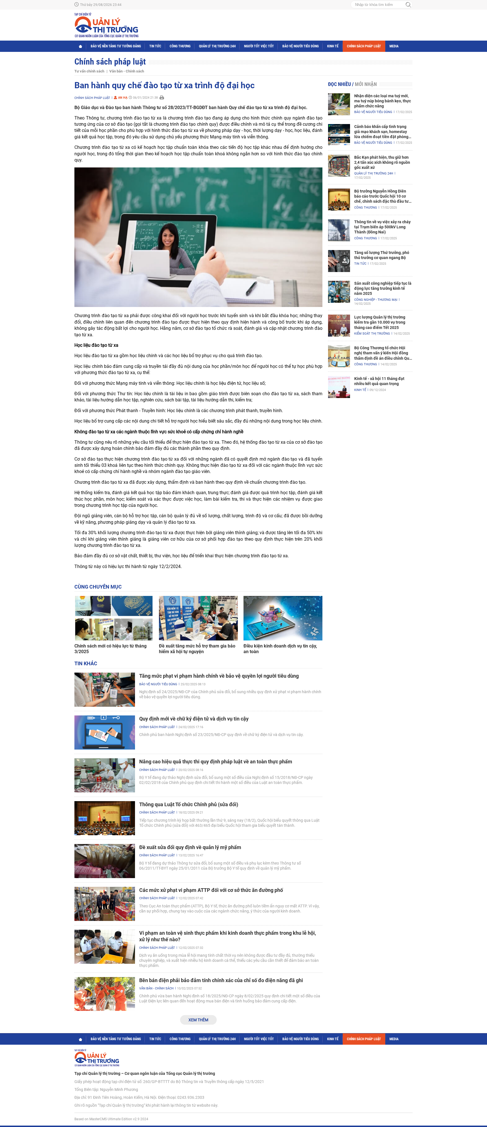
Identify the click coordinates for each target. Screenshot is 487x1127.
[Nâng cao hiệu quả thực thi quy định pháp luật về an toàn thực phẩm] (104, 775)
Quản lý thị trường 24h (217, 46)
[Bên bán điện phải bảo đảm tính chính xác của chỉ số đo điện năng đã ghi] (104, 994)
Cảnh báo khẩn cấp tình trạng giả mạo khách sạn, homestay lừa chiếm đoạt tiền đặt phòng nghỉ (381, 132)
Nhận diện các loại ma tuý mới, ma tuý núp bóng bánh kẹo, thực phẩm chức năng (382, 101)
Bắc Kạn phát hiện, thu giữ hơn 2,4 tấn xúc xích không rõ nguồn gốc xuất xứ (382, 162)
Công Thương (180, 46)
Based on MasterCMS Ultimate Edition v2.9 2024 (111, 1119)
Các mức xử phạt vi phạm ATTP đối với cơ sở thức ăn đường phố (211, 890)
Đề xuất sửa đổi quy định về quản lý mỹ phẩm (190, 847)
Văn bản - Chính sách (126, 71)
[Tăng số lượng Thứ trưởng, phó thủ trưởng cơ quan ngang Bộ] (339, 261)
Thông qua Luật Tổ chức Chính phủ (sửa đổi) (188, 804)
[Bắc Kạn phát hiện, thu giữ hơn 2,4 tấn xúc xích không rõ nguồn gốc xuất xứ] (339, 166)
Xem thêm (198, 1020)
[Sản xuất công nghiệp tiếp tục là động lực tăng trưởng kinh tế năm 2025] (339, 292)
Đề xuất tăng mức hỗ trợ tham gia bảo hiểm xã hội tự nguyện (197, 649)
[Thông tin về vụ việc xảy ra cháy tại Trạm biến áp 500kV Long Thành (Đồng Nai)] (339, 230)
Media (394, 46)
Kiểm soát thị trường (372, 333)
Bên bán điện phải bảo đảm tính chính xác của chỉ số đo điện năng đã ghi (221, 980)
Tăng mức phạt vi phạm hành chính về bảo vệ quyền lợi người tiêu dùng (219, 676)
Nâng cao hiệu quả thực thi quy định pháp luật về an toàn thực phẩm (215, 761)
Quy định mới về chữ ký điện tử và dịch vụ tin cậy (194, 719)
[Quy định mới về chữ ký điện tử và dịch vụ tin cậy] (104, 732)
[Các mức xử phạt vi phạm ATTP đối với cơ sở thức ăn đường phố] (104, 904)
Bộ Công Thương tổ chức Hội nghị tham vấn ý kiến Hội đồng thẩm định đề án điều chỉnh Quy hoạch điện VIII (382, 353)
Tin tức (155, 46)
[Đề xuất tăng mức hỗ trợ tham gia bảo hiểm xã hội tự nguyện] (198, 618)
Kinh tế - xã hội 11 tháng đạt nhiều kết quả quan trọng (379, 381)
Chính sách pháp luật (364, 46)
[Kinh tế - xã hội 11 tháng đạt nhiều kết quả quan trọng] (339, 387)
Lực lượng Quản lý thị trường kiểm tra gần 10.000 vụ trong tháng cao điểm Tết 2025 (379, 322)
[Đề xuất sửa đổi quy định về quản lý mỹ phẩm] (104, 861)
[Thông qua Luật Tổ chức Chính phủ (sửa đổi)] (104, 818)
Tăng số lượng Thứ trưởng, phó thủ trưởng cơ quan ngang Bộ (381, 255)
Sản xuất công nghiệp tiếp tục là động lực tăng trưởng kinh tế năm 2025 (382, 288)
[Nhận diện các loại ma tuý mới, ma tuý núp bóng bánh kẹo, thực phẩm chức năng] (339, 104)
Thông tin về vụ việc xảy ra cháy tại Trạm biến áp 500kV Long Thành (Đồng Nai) (382, 227)
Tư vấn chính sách (89, 71)
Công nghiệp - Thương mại (375, 300)
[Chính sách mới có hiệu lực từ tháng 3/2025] (113, 618)
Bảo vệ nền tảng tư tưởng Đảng (116, 46)
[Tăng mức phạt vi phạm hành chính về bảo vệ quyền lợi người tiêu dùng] (104, 690)
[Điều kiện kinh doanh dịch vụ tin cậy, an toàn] (283, 618)
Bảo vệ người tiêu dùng (300, 46)
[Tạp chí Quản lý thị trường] (106, 25)
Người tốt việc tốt (259, 46)
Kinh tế (332, 46)
